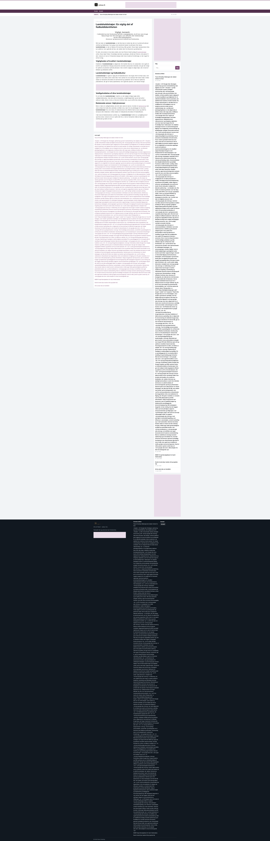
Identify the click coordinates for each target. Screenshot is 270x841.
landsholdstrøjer (141, 52)
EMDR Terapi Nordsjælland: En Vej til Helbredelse (107, 279)
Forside (96, 11)
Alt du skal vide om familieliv (102, 285)
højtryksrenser (142, 106)
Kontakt (101, 11)
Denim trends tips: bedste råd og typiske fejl (106, 282)
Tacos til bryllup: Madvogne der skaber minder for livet (113, 14)
